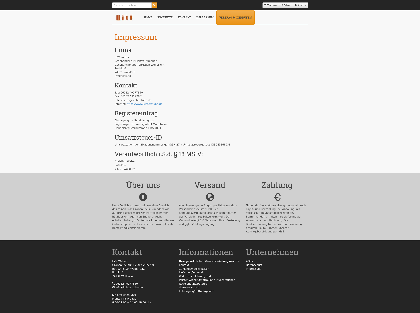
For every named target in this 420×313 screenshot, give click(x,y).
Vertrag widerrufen (235, 17)
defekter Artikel (189, 287)
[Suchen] (154, 5)
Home (148, 17)
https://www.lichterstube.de (144, 103)
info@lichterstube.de (129, 287)
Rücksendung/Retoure (193, 283)
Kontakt (184, 17)
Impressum (205, 17)
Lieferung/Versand (191, 272)
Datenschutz (254, 265)
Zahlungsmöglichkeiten (194, 268)
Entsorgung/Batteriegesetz (196, 291)
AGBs (249, 261)
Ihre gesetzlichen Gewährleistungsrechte (209, 261)
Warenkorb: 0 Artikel (279, 5)
